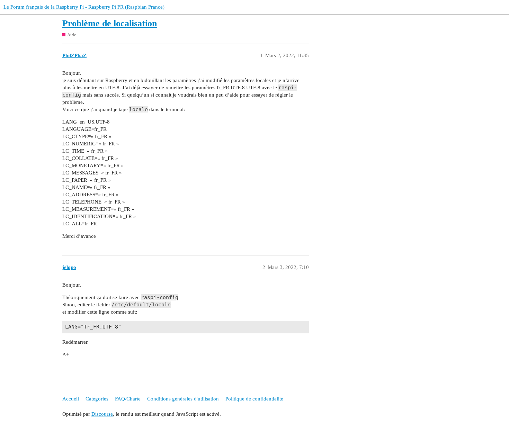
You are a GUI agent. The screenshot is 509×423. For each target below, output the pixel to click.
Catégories (97, 399)
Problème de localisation (109, 23)
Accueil (70, 399)
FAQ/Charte (128, 399)
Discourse (102, 414)
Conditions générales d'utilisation (183, 399)
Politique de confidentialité (254, 399)
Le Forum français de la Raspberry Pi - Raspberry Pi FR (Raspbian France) (83, 7)
